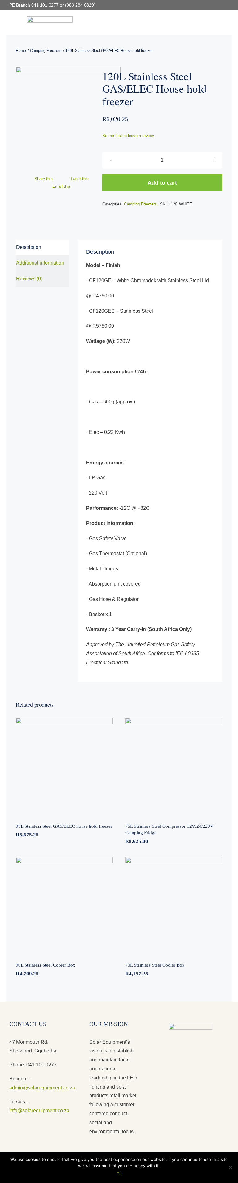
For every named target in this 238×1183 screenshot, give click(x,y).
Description (28, 247)
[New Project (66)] (59, 119)
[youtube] (217, 5)
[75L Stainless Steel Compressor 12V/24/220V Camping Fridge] (173, 766)
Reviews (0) (29, 278)
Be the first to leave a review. (128, 135)
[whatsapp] (227, 5)
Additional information (40, 262)
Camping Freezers (140, 204)
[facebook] (207, 5)
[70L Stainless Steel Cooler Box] (173, 905)
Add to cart (162, 183)
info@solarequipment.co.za (39, 1110)
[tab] (42, 247)
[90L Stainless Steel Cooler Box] (64, 905)
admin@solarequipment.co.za (42, 1087)
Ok (119, 1173)
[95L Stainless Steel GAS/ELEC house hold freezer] (64, 766)
